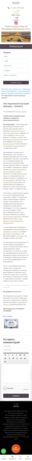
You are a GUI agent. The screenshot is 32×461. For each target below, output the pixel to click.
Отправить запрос (16, 82)
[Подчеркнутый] (12, 355)
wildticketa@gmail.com (10, 437)
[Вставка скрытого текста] (21, 358)
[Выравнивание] (20, 355)
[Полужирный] (5, 355)
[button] (3, 37)
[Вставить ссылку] (9, 358)
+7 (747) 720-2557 (17, 8)
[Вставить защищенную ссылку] (13, 358)
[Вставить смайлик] (17, 358)
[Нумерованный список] (24, 355)
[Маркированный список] (5, 358)
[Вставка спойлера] (5, 361)
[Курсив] (9, 355)
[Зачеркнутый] (16, 355)
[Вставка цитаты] (24, 358)
